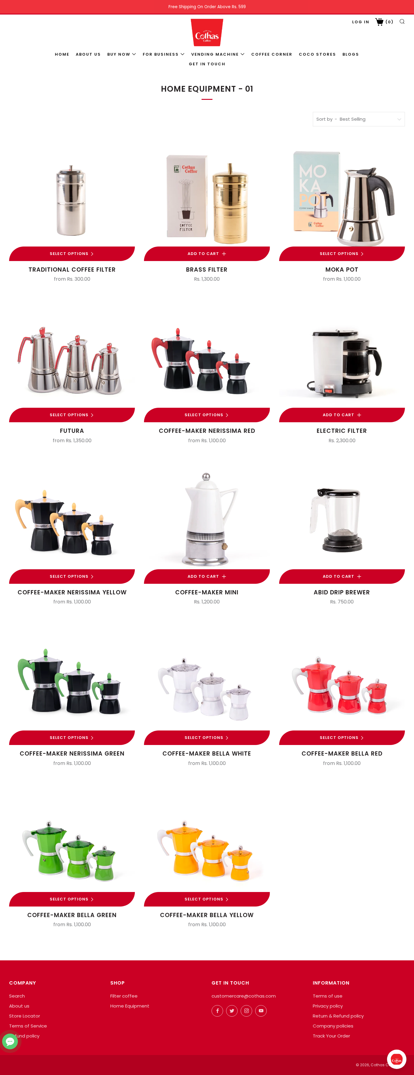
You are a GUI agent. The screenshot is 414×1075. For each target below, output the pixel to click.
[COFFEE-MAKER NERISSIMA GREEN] (72, 682)
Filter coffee (124, 996)
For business (161, 54)
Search (17, 996)
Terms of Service (28, 1026)
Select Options (69, 253)
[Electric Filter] (342, 359)
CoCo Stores (317, 54)
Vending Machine (215, 54)
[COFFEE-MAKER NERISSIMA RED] (207, 359)
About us (88, 54)
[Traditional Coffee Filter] (72, 198)
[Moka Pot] (342, 198)
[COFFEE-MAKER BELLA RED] (342, 682)
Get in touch (207, 64)
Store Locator (24, 1016)
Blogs (350, 54)
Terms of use (327, 996)
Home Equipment (129, 1006)
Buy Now (118, 54)
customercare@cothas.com (244, 996)
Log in (360, 22)
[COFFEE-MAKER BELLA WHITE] (207, 682)
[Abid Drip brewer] (342, 521)
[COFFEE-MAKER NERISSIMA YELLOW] (72, 521)
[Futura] (72, 359)
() (389, 22)
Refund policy (24, 1036)
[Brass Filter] (207, 198)
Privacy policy (328, 1006)
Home (62, 54)
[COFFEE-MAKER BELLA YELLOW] (207, 844)
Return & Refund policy (338, 1016)
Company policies (333, 1026)
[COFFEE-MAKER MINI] (207, 521)
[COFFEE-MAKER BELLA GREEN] (72, 844)
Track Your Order (331, 1036)
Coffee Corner (271, 54)
